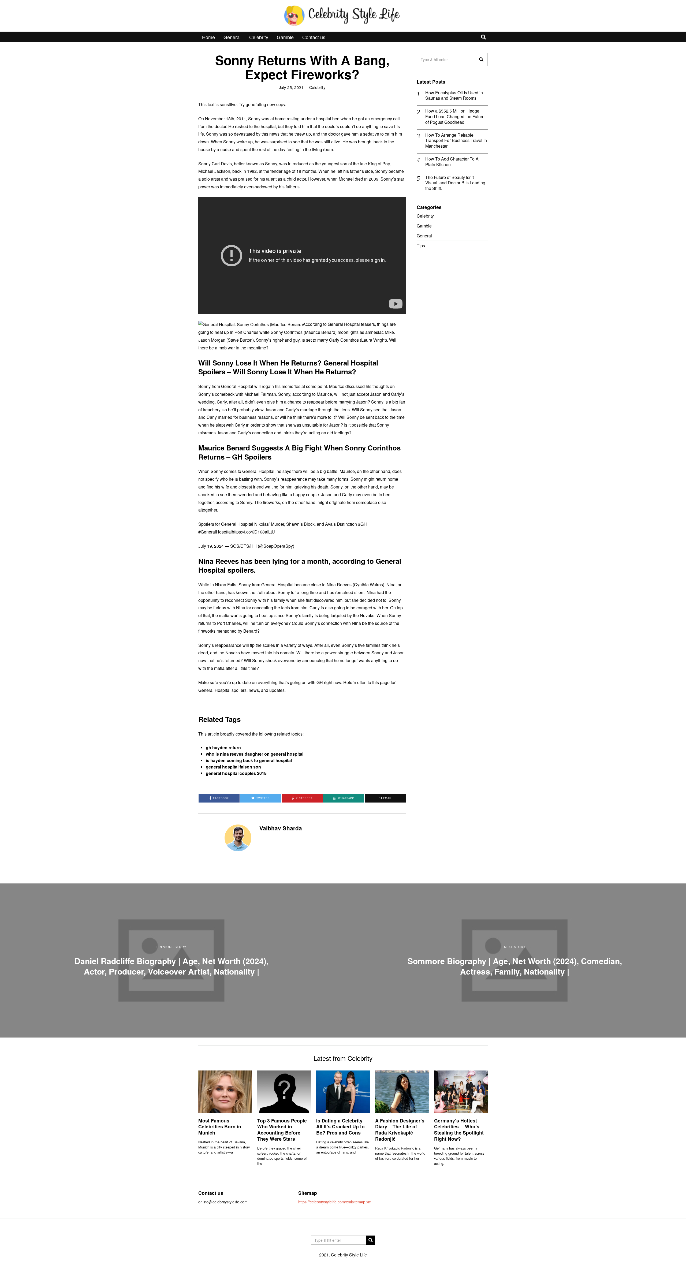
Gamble (285, 36)
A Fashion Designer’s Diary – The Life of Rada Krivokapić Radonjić (399, 1129)
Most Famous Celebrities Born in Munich (219, 1126)
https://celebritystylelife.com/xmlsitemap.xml (335, 1201)
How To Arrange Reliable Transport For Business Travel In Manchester (456, 140)
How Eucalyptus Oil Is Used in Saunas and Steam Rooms (454, 95)
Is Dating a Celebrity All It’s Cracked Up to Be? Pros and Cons (340, 1126)
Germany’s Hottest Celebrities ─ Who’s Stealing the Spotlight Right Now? (459, 1129)
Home (208, 36)
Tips (421, 245)
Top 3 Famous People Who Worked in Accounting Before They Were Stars (282, 1129)
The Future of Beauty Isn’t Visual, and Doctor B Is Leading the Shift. (455, 183)
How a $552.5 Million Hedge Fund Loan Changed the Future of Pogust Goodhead (454, 116)
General (232, 36)
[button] (481, 59)
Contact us (313, 36)
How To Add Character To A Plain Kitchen (452, 161)
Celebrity (258, 36)
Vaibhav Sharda (280, 828)
